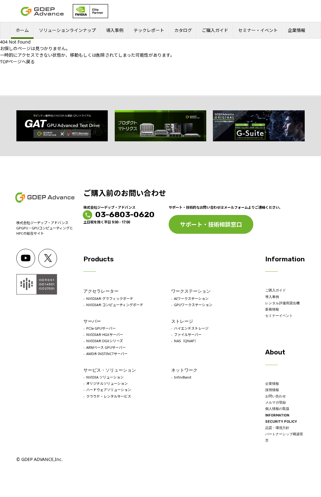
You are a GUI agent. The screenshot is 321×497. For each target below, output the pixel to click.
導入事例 (115, 30)
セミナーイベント (279, 316)
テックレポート (149, 30)
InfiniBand (182, 377)
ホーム (22, 30)
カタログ (183, 30)
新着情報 (272, 309)
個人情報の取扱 (277, 409)
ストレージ (182, 321)
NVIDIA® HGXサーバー (104, 334)
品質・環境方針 (277, 428)
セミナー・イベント (258, 30)
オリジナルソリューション (107, 383)
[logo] (42, 11)
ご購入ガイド (215, 30)
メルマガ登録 (275, 402)
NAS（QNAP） (186, 340)
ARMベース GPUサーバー (106, 347)
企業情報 (296, 30)
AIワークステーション (191, 298)
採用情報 (272, 390)
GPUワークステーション (193, 304)
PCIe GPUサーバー (101, 328)
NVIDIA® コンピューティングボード (114, 304)
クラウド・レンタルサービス (108, 396)
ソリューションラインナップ (67, 30)
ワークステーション (191, 291)
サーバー (92, 321)
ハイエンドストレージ (191, 328)
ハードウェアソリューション (108, 389)
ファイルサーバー (188, 334)
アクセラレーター (100, 291)
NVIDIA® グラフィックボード (109, 298)
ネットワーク (184, 370)
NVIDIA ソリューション (105, 377)
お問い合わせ (275, 396)
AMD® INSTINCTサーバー (107, 353)
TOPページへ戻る (17, 62)
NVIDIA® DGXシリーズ (104, 340)
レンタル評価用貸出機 (282, 303)
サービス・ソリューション (109, 370)
